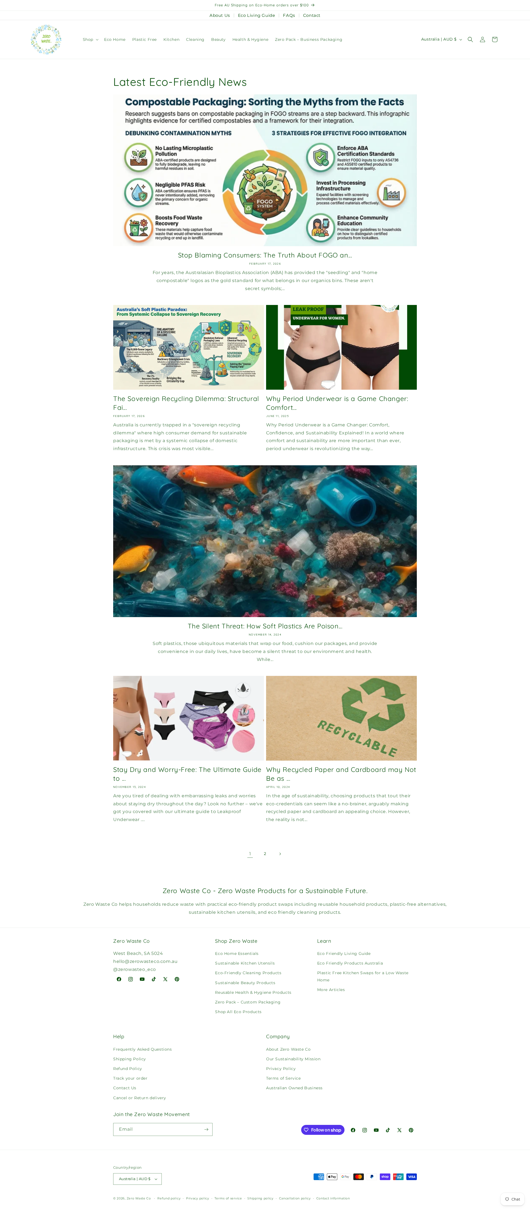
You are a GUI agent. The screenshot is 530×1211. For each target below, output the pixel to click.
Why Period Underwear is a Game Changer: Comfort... (337, 402)
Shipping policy (260, 1198)
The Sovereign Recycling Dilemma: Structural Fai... (186, 402)
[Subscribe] (206, 1129)
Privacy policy (197, 1198)
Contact (311, 15)
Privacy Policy (281, 1068)
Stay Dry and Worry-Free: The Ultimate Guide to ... (187, 773)
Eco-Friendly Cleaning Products (248, 972)
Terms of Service (283, 1078)
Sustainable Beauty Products (245, 982)
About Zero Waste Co (288, 1049)
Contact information (333, 1198)
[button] (90, 39)
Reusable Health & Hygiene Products (253, 992)
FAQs (289, 15)
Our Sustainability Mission (293, 1058)
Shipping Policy (129, 1058)
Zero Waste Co (139, 1198)
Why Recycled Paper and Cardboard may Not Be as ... (341, 773)
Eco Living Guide (256, 15)
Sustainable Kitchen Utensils (245, 963)
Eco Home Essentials (236, 953)
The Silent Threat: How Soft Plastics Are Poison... (265, 626)
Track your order (130, 1078)
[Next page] (280, 854)
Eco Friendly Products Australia (350, 963)
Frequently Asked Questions (142, 1049)
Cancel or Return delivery (139, 1097)
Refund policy (169, 1198)
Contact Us (124, 1087)
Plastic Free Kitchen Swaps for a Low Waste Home (363, 976)
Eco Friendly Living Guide (344, 953)
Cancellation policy (295, 1198)
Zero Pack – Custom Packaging (247, 1002)
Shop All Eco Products (238, 1011)
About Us (220, 15)
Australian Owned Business (294, 1087)
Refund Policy (127, 1068)
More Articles (331, 989)
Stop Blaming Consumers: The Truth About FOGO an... (265, 255)
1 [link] (250, 853)
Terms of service (228, 1198)
